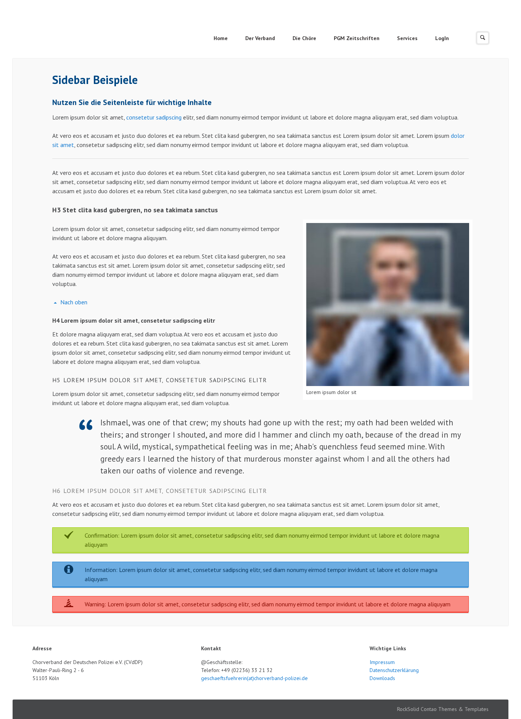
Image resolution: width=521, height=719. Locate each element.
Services (407, 38)
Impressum (382, 662)
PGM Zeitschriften (356, 38)
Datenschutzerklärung (394, 670)
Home (221, 38)
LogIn (442, 38)
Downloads (382, 678)
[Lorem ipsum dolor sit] (387, 304)
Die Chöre (304, 38)
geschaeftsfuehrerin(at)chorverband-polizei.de (254, 678)
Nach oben (73, 302)
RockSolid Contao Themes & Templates (443, 709)
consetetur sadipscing (154, 117)
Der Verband (260, 38)
